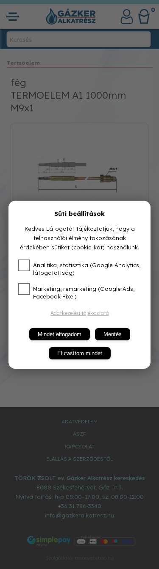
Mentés (112, 334)
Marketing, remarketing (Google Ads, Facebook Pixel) (83, 292)
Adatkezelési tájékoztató (79, 313)
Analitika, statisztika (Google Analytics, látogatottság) (86, 269)
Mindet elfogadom (59, 334)
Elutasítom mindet (79, 353)
